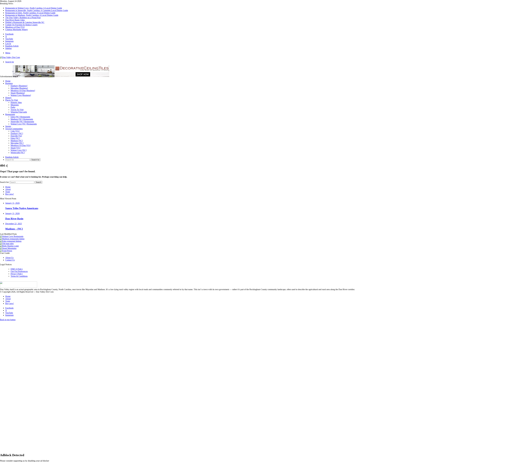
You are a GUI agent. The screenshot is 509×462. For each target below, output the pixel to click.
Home (7, 81)
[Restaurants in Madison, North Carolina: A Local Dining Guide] (12, 239)
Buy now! (9, 194)
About (8, 189)
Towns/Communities (14, 129)
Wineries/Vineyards (19, 112)
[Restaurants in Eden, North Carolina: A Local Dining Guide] (10, 241)
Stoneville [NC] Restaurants (22, 121)
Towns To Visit (17, 109)
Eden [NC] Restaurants (20, 117)
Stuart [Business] (18, 93)
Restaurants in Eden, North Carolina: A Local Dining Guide (30, 13)
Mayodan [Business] (19, 88)
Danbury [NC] (17, 133)
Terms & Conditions (19, 276)
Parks (13, 107)
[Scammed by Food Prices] (6, 251)
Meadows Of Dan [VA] (20, 145)
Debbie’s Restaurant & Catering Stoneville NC (24, 22)
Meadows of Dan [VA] (15, 27)
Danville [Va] (16, 136)
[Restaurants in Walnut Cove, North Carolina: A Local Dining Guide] (11, 236)
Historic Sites (16, 102)
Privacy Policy (17, 274)
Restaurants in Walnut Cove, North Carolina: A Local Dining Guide (33, 8)
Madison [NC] (17, 141)
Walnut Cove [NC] (19, 150)
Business (9, 83)
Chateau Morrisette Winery (16, 29)
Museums (15, 105)
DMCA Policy (17, 269)
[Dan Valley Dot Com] (10, 57)
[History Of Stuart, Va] (8, 248)
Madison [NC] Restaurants (22, 119)
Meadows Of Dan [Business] (23, 90)
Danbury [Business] (19, 86)
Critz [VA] (15, 131)
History (8, 98)
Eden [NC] (15, 138)
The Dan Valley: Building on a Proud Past (23, 17)
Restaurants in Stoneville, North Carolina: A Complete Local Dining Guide (36, 10)
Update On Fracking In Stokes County (21, 25)
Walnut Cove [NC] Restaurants (24, 124)
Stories (8, 126)
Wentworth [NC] (18, 152)
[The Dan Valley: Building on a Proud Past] (7, 243)
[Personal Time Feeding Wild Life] (9, 246)
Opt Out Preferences (19, 271)
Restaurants (10, 114)
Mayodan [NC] (17, 143)
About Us (9, 257)
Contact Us (10, 260)
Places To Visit (11, 100)
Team (7, 192)
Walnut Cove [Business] (21, 95)
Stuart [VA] (15, 148)
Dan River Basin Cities (15, 20)
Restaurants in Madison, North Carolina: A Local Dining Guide (31, 15)
